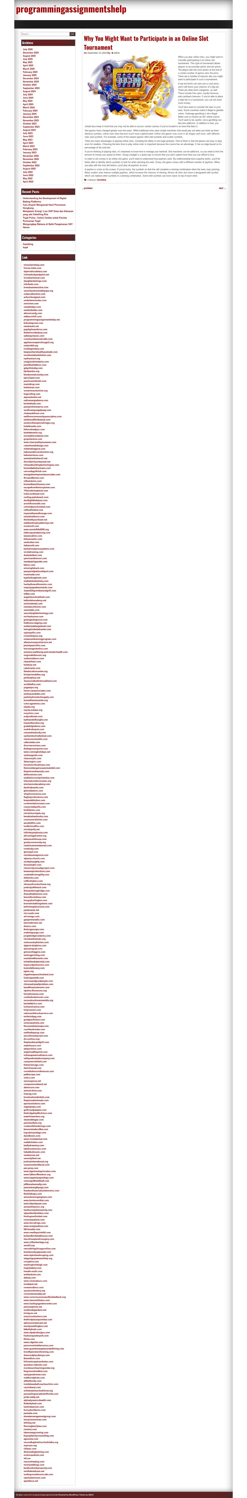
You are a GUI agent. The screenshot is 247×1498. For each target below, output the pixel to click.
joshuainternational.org (36, 1161)
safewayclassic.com (34, 336)
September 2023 (31, 127)
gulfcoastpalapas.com (35, 1110)
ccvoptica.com (31, 1261)
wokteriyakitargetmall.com (37, 626)
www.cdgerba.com (33, 1342)
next (222, 188)
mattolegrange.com (34, 932)
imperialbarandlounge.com (38, 513)
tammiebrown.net (33, 923)
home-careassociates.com (37, 690)
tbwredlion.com (32, 1358)
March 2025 (29, 69)
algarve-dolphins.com (35, 945)
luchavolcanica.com (34, 1006)
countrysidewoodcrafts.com (38, 339)
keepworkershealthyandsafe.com (41, 352)
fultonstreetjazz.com (34, 429)
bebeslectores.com (33, 455)
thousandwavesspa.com (36, 1026)
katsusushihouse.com (35, 839)
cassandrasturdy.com (35, 732)
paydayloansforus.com (35, 329)
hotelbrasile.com (32, 426)
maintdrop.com (32, 384)
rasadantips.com (32, 307)
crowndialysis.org (33, 636)
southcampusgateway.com (37, 410)
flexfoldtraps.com (33, 1194)
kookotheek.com (32, 403)
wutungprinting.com (34, 955)
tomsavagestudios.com (36, 648)
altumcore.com (31, 1087)
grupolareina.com (33, 439)
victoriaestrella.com (34, 1023)
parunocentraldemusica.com (38, 1345)
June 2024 (28, 97)
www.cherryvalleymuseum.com (40, 442)
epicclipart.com (32, 378)
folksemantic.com (33, 539)
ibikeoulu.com (31, 878)
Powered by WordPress (68, 1495)
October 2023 (29, 123)
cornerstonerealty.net (35, 1294)
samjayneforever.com (35, 1374)
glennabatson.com (33, 790)
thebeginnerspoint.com (36, 748)
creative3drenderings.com (37, 1126)
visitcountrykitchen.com (36, 942)
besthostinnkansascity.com (38, 1468)
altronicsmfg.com (33, 313)
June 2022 (28, 175)
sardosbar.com (31, 542)
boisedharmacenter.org (36, 700)
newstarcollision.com (35, 607)
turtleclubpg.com (33, 1016)
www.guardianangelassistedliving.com (44, 1348)
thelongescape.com (34, 929)
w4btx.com (29, 594)
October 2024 (29, 85)
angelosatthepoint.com (36, 1052)
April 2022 (28, 181)
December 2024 (31, 78)
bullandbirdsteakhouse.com (38, 1236)
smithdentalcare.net (34, 1471)
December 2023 (31, 117)
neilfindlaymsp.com (34, 1032)
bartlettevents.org (33, 432)
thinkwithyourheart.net (35, 519)
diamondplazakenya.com (37, 1355)
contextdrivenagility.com (36, 874)
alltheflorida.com (32, 1381)
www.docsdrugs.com (35, 1223)
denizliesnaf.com (33, 1068)
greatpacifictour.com (34, 1019)
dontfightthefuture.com (36, 500)
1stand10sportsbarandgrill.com (40, 590)
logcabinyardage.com (35, 1132)
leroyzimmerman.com (35, 1419)
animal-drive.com (33, 1090)
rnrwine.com (30, 1429)
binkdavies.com (32, 810)
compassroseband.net (35, 1084)
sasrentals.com (31, 610)
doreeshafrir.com (32, 865)
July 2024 (28, 94)
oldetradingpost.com (34, 449)
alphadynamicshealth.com (37, 1400)
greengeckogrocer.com (36, 619)
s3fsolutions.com (33, 481)
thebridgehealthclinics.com (38, 1113)
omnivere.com (31, 303)
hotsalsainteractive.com (36, 287)
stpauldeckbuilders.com (36, 1213)
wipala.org (29, 707)
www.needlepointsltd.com (37, 1232)
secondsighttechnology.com (38, 613)
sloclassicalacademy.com (37, 784)
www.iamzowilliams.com (37, 1300)
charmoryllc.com (32, 758)
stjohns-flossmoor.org (35, 990)
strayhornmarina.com (35, 794)
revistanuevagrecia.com (36, 855)
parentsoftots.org (33, 1123)
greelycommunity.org (35, 842)
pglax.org (29, 971)
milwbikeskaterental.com (37, 961)
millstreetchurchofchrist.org (38, 1390)
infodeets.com (31, 284)
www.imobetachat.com (35, 1139)
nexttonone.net (31, 1155)
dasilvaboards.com (34, 787)
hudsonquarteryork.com (36, 1335)
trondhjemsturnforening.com (39, 1352)
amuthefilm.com (32, 823)
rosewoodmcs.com (34, 1287)
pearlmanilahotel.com (35, 381)
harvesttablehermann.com (37, 468)
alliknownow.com (33, 774)
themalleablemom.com (36, 894)
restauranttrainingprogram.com (40, 639)
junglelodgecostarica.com (37, 936)
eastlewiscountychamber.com (39, 777)
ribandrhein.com (32, 661)
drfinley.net (29, 1423)
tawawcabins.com (33, 536)
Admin (116, 53)
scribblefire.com (32, 684)
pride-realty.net (31, 1397)
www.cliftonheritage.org (36, 1242)
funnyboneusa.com (34, 994)
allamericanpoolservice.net (38, 642)
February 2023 (30, 149)
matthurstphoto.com (34, 1377)
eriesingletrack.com (34, 568)
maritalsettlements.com (36, 958)
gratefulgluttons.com (34, 726)
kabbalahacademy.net (35, 600)
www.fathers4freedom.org (37, 1174)
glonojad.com (31, 852)
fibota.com (29, 1339)
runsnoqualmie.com (34, 1219)
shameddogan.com (34, 1119)
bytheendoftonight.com (36, 719)
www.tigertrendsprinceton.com (40, 1171)
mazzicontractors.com (35, 1316)
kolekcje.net (30, 665)
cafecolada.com (32, 742)
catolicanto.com (32, 668)
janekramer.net (31, 910)
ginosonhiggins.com (34, 952)
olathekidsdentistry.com (36, 581)
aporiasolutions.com (34, 1103)
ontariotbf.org (31, 345)
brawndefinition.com (34, 800)
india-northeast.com (34, 494)
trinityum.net (30, 1313)
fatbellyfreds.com (33, 1329)
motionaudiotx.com (34, 1455)
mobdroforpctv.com (34, 729)
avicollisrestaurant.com (36, 1036)
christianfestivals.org (35, 939)
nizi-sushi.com (31, 913)
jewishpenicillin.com (34, 645)
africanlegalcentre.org (35, 835)
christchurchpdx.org (34, 813)
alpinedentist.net (32, 397)
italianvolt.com (31, 545)
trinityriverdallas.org (34, 674)
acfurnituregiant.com (34, 297)
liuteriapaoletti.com (34, 978)
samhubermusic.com (35, 1477)
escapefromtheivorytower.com (39, 487)
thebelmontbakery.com (35, 332)
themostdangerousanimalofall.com (42, 768)
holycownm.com (32, 1010)
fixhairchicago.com (34, 1065)
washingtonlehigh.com (36, 1264)
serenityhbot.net (32, 1158)
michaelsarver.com (33, 616)
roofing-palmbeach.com (36, 497)
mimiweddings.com (34, 1465)
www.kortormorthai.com (36, 1200)
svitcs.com (29, 1077)
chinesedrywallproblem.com (38, 984)
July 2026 (28, 49)
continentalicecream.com (37, 803)
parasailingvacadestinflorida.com (41, 1394)
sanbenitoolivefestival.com (38, 736)
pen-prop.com (31, 1168)
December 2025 (31, 52)
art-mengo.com (31, 916)
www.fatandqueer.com (35, 1203)
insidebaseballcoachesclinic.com (41, 1384)
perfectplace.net (32, 677)
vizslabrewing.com (33, 552)
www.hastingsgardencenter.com (40, 1303)
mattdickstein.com (33, 1142)
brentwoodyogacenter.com (37, 1252)
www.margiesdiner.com (36, 1226)
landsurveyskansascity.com (38, 1210)
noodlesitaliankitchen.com (37, 355)
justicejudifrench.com (35, 887)
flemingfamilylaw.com (35, 1426)
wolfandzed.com (32, 1274)
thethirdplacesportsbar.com (38, 1319)
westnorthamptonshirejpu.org (39, 423)
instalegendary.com (34, 348)
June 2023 (28, 136)
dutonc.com (30, 926)
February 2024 (30, 110)
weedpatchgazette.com (35, 561)
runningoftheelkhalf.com (36, 1181)
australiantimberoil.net (35, 458)
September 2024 (31, 88)
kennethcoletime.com (35, 897)
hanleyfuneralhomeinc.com (38, 584)
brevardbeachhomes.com (37, 484)
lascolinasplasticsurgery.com (39, 1239)
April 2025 (28, 65)
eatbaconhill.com (33, 316)
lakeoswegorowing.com (36, 1432)
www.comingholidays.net (37, 752)
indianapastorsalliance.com (38, 1055)
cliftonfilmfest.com (33, 510)
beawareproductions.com (37, 871)
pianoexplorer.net (33, 1307)
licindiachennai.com (34, 278)
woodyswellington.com (36, 1326)
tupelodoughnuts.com (35, 577)
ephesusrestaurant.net (35, 1323)
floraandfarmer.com (34, 478)
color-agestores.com (34, 703)
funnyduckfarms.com (35, 1410)
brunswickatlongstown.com (38, 903)
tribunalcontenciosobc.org (37, 781)
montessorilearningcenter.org (39, 1368)
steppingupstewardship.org (38, 1258)
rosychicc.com (31, 713)
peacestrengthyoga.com (36, 1187)
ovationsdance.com (34, 658)
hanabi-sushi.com (33, 1271)
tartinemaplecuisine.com (36, 906)
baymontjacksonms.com (36, 965)
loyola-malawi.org (33, 710)
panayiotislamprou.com (36, 406)
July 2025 (28, 59)
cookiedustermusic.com (36, 997)
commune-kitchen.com (36, 819)
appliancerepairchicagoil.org (39, 342)
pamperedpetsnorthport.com (38, 571)
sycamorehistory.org (34, 1290)
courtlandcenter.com (34, 1029)
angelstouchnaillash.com (37, 597)
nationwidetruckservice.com (38, 1013)
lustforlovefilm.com (34, 826)
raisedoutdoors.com (34, 516)
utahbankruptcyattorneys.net (38, 523)
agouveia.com (31, 1439)
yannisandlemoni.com (35, 558)
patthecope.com (32, 1074)
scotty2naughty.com (34, 861)
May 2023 (27, 140)
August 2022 (29, 168)
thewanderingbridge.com (37, 890)
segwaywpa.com (32, 1106)
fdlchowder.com (32, 1229)
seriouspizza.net (32, 1081)
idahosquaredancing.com (37, 532)
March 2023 (29, 146)
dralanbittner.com (33, 555)
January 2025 (29, 75)
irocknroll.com (31, 526)
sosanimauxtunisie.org (36, 390)
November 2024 (31, 81)
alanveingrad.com (33, 948)
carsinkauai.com (32, 1387)
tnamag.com (30, 1094)
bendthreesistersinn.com (37, 987)
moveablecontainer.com (36, 436)
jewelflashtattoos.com (35, 365)
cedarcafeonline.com (34, 294)
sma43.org (29, 1245)
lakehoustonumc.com (35, 1148)
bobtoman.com (31, 387)
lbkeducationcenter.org (36, 671)
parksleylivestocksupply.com (39, 697)
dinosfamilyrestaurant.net (37, 461)
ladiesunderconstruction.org (38, 452)
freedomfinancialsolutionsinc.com (41, 1190)
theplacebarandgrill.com (36, 1042)
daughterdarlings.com (35, 281)
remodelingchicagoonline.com (40, 1248)
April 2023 (28, 143)
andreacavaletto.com (34, 694)
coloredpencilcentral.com (37, 506)
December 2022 (31, 156)
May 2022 (27, 178)
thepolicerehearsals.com (36, 771)
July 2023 (28, 133)
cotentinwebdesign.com (36, 445)
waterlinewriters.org (34, 1116)
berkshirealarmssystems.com (39, 549)
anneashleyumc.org (34, 1206)
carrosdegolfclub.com (35, 471)
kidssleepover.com (33, 323)
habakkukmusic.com (34, 1152)
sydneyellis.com (32, 632)
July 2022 (28, 172)
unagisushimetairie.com (36, 361)
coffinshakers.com (33, 881)
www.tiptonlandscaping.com (38, 1255)
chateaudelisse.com (34, 413)
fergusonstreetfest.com (36, 1371)
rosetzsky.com (31, 848)
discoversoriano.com (35, 745)
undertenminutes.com (35, 300)
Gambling (101, 180)
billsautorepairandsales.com (38, 1361)
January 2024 (29, 114)
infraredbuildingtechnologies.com (41, 465)
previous (87, 188)
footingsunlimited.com (35, 1216)
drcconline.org (31, 1039)
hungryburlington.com (35, 900)
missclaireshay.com (34, 265)
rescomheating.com (34, 1461)
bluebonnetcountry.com (36, 374)
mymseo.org (30, 1445)
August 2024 (29, 91)
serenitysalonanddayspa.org (38, 290)
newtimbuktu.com (33, 310)
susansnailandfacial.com (37, 1164)
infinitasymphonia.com (36, 832)
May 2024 (27, 101)
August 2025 (29, 56)
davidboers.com (32, 1136)
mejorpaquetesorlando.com (38, 587)
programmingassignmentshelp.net (42, 319)
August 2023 (29, 130)
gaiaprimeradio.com (34, 919)
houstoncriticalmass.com (37, 765)
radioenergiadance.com (36, 400)
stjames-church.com (34, 858)
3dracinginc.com (32, 761)
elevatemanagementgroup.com (40, 1416)
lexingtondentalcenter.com (37, 629)
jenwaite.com (30, 1413)
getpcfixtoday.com (33, 368)
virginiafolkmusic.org (35, 655)
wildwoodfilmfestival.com (37, 419)
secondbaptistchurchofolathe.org (41, 1442)
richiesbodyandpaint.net (36, 274)
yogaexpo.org (31, 687)
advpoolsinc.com (33, 1048)
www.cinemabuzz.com (35, 1281)
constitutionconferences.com (39, 1071)
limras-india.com (32, 268)
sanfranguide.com (33, 755)
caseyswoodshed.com (35, 1061)
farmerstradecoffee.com (36, 1129)
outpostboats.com (33, 716)
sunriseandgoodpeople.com (38, 981)
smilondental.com (33, 603)
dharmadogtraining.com (36, 1452)
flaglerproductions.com (36, 797)
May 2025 (27, 62)
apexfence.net (31, 1481)
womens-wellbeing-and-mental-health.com (46, 652)
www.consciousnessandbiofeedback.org (45, 1297)
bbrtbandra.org (31, 371)
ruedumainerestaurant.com (38, 845)
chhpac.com (30, 1448)
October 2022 (29, 162)
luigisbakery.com (33, 1268)
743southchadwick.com (36, 490)
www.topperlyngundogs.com (39, 1177)
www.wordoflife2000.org (36, 529)
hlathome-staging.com (35, 623)
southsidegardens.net (35, 1310)
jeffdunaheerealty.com (35, 1184)
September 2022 (31, 165)
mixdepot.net (30, 1284)
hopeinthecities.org (34, 723)
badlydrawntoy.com (34, 1145)
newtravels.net (31, 326)
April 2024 (28, 104)
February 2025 (30, 72)
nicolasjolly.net (31, 829)
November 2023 (31, 120)
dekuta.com (30, 1277)
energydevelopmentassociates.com (42, 474)
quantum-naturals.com (35, 1365)
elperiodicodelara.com (35, 271)
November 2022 (31, 159)
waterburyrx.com (32, 1045)
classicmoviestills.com (36, 739)
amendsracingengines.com (38, 1197)
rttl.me (27, 1458)
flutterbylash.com (33, 1403)
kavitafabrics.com (33, 1003)
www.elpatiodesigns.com (37, 1332)
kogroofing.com (32, 394)
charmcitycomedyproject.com (39, 868)
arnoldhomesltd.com (34, 503)
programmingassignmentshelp (71, 8)
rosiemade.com (32, 574)
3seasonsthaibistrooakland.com (40, 681)
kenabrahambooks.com (36, 816)
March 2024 (29, 107)
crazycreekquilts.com (35, 807)
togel (25, 247)
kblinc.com (29, 565)
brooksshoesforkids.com (37, 1097)
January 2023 (29, 152)
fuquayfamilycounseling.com (39, 1435)
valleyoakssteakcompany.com (39, 1058)
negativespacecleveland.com (39, 974)
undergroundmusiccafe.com (38, 1474)
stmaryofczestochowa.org (37, 884)
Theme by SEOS (86, 1495)
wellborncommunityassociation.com (43, 416)
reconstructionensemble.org (38, 1000)
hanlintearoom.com (34, 1407)
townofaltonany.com (34, 968)
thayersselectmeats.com (36, 1100)
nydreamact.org (32, 358)
